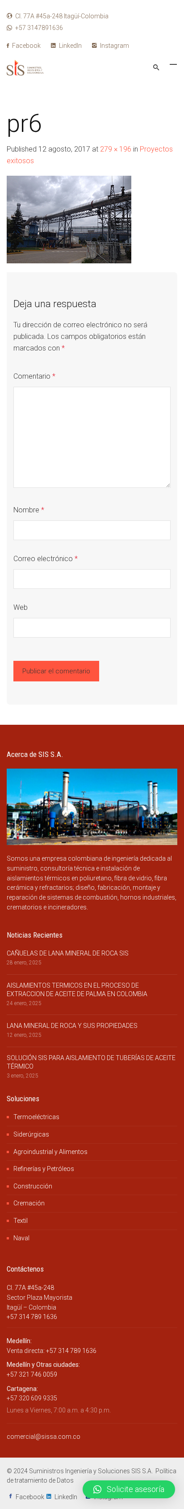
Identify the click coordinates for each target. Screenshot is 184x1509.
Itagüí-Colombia (62, 16)
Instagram (114, 45)
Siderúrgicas (31, 1134)
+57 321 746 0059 (32, 1374)
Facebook (26, 45)
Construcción (32, 1186)
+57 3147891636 (39, 27)
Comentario (34, 376)
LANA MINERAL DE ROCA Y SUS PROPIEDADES (72, 1025)
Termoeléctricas (36, 1116)
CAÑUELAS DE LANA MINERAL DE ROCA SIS (68, 953)
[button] (129, 1489)
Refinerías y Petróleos (43, 1168)
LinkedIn (70, 45)
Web (20, 607)
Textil (20, 1220)
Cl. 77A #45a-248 (30, 1287)
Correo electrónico (45, 558)
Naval (21, 1238)
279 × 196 (115, 149)
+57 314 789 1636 (32, 1316)
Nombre (28, 510)
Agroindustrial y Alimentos (50, 1151)
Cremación (29, 1203)
